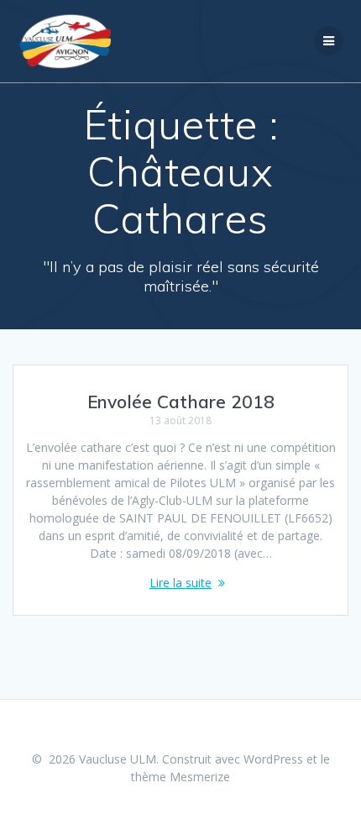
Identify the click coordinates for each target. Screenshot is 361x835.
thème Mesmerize (180, 777)
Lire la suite (180, 583)
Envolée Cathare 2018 (181, 401)
